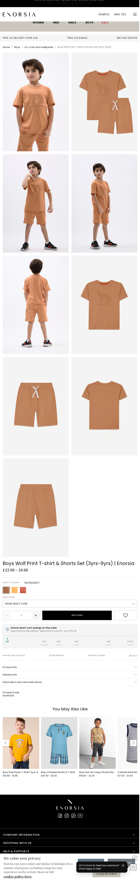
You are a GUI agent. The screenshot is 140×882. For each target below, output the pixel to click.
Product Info (10, 667)
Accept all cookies (104, 873)
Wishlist (133, 656)
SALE (105, 22)
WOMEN (38, 22)
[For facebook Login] (60, 816)
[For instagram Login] (67, 816)
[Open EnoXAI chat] (130, 867)
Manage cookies (88, 862)
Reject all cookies (119, 862)
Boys (17, 47)
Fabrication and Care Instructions (22, 682)
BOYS (89, 22)
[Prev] (6, 743)
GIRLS (72, 22)
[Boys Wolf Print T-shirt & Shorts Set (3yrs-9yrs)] (36, 102)
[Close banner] (132, 858)
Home (6, 47)
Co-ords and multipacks (38, 47)
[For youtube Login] (80, 816)
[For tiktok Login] (73, 816)
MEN (56, 22)
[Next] (133, 743)
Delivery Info (10, 674)
